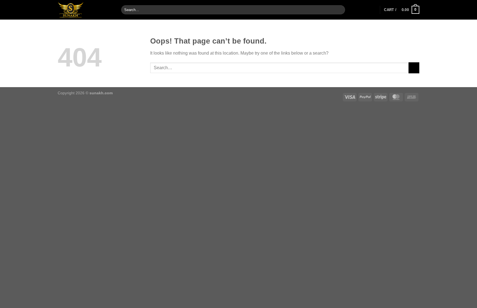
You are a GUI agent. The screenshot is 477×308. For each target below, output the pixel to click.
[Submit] (339, 10)
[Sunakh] (85, 10)
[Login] (373, 10)
